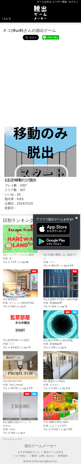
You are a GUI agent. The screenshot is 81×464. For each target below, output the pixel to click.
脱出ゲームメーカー (40, 445)
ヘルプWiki (19, 455)
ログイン (73, 1)
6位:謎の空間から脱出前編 (58, 340)
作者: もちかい (51, 384)
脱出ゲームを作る (53, 452)
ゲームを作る (44, 1)
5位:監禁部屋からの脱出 (16, 340)
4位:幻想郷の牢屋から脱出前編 (60, 299)
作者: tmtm (9, 429)
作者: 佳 (7, 258)
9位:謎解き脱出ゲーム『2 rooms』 (17, 424)
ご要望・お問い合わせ (41, 455)
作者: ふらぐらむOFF (55, 425)
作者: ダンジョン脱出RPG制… (19, 302)
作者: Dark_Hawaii (13, 384)
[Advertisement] (40, 82)
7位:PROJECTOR (12, 381)
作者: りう (49, 262)
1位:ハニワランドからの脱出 (18, 254)
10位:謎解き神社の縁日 (56, 422)
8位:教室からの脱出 (54, 381)
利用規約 (63, 455)
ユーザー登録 (59, 1)
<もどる (6, 18)
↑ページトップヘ (12, 439)
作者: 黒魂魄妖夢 (52, 302)
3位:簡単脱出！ (11, 299)
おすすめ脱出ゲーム (29, 452)
